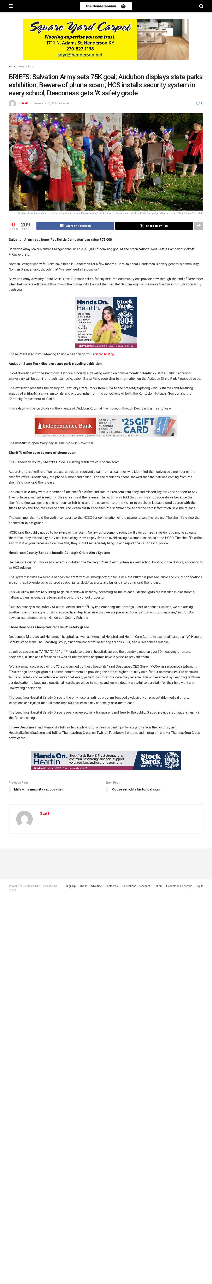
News (22, 66)
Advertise (96, 886)
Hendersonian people (179, 886)
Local (31, 66)
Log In (199, 886)
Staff (24, 103)
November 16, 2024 (45, 103)
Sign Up (71, 886)
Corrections (129, 886)
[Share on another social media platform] (198, 226)
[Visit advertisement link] (106, 42)
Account (145, 886)
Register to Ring (102, 354)
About (83, 886)
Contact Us (112, 886)
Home (12, 66)
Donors (158, 886)
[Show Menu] (11, 6)
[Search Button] (201, 6)
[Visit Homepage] (106, 6)
